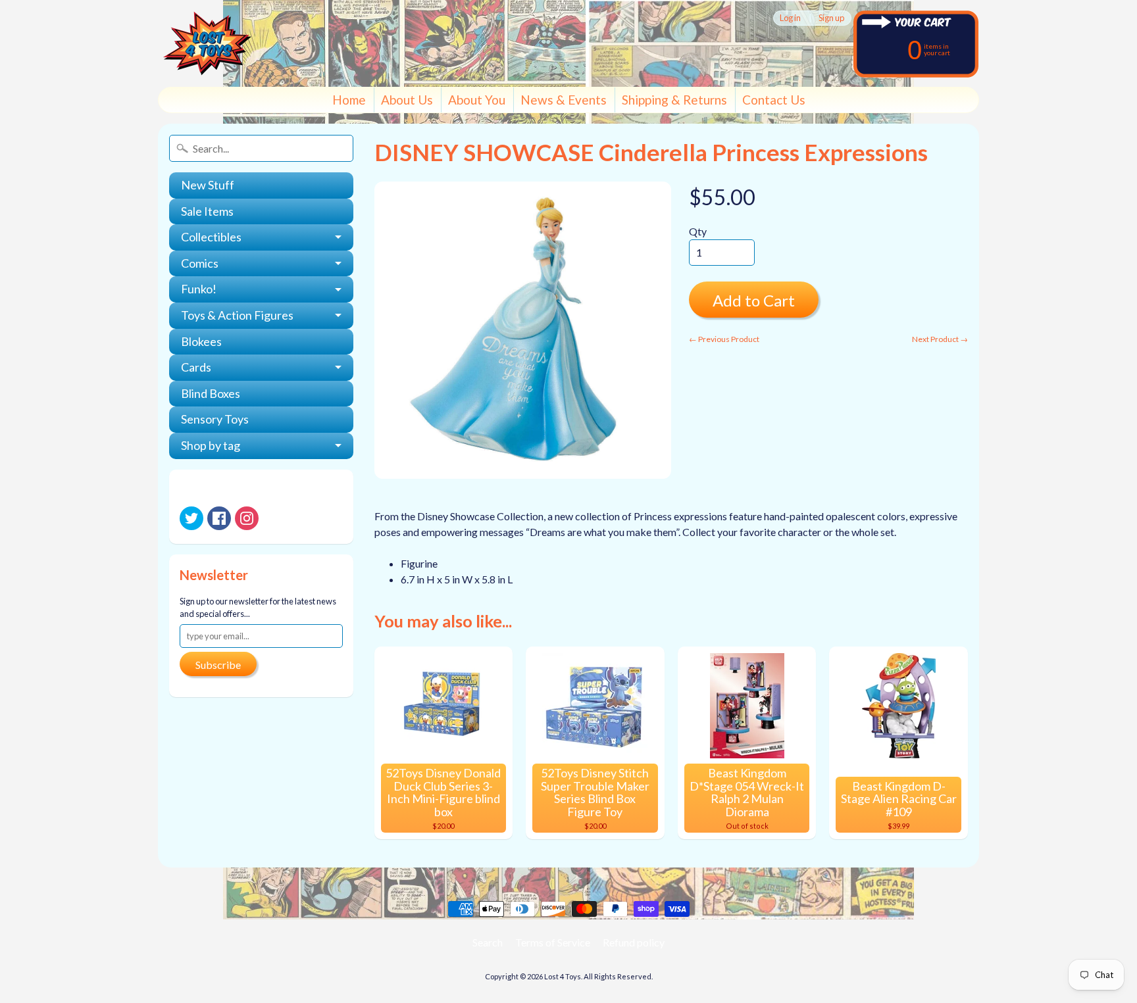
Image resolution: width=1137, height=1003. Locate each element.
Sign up (831, 18)
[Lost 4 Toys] (207, 43)
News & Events (563, 99)
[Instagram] (247, 518)
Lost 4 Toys (562, 976)
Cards (196, 367)
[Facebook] (219, 518)
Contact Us (773, 99)
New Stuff (207, 185)
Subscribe (218, 664)
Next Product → (940, 339)
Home (349, 99)
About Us (407, 99)
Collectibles (211, 237)
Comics (199, 263)
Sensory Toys (215, 419)
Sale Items (207, 211)
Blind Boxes (210, 393)
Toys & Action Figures (237, 315)
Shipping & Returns (674, 99)
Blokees (201, 341)
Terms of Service (552, 942)
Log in (790, 18)
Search (487, 942)
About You (476, 99)
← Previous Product (724, 339)
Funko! (198, 288)
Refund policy (634, 942)
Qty (698, 231)
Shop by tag (210, 445)
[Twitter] (191, 518)
